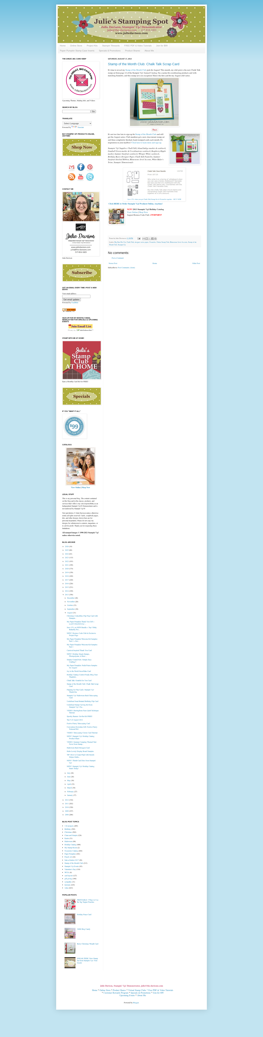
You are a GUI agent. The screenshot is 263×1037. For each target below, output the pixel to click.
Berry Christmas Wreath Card (87, 943)
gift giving (68, 878)
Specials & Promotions (110, 50)
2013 (67, 594)
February (70, 791)
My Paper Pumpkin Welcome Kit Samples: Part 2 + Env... (82, 640)
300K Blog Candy (83, 929)
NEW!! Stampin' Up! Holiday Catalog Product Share (80, 737)
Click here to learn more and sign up (146, 142)
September (71, 609)
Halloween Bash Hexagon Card (78, 747)
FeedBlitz (74, 302)
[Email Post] (139, 238)
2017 (67, 580)
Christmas (68, 832)
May (69, 780)
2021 (67, 565)
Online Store (76, 45)
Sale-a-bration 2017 (72, 860)
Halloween (68, 841)
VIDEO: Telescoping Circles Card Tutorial (82, 732)
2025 (67, 550)
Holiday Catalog (70, 844)
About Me (149, 50)
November (71, 601)
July (69, 773)
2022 (67, 561)
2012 (67, 800)
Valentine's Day (70, 869)
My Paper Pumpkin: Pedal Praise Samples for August (82, 666)
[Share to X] (149, 238)
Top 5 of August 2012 (75, 719)
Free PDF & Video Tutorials (160, 990)
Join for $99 (162, 45)
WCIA (67, 872)
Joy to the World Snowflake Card (79, 671)
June (69, 776)
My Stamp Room (71, 847)
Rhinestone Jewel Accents (178, 242)
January (70, 795)
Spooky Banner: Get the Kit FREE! (79, 716)
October (70, 605)
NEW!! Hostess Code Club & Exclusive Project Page (81, 634)
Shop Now (143, 212)
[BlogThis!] (146, 238)
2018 (67, 576)
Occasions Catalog (71, 850)
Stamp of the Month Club (135, 70)
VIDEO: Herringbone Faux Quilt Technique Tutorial (83, 711)
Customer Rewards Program (115, 992)
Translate (80, 127)
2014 (67, 591)
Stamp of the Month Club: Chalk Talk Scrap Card (143, 64)
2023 (67, 557)
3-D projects (69, 826)
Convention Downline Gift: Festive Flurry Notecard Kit (82, 728)
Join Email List (81, 326)
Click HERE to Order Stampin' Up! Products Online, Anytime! (136, 203)
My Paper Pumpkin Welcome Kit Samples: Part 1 (82, 645)
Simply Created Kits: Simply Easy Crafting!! (79, 660)
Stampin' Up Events (72, 866)
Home (63, 45)
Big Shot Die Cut (120, 242)
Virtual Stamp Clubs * (138, 990)
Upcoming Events (127, 995)
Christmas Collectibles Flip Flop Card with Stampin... (82, 617)
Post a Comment (118, 258)
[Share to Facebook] (152, 238)
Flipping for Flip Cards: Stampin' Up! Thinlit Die (80, 690)
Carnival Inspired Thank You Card (79, 650)
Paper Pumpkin (70, 854)
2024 (67, 554)
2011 (67, 803)
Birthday (68, 829)
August (70, 612)
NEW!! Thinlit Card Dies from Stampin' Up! (81, 761)
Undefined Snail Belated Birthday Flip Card (82, 701)
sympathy (68, 881)
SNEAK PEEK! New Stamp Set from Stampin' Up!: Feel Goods (87, 960)
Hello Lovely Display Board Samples (80, 751)
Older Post (196, 263)
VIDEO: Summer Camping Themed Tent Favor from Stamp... (81, 743)
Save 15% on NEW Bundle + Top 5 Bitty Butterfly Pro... (82, 628)
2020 (67, 568)
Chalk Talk (130, 242)
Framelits (152, 242)
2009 (67, 811)
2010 (67, 807)
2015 (67, 587)
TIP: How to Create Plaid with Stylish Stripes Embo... (80, 755)
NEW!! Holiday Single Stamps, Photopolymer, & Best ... (78, 655)
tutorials (67, 885)
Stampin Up (122, 245)
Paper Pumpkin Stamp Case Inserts (77, 50)
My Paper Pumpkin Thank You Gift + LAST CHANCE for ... (80, 622)
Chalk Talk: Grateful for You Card (79, 680)
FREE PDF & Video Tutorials (138, 45)
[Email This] (143, 238)
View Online (132, 212)
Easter (67, 838)
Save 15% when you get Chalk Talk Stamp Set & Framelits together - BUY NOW (154, 199)
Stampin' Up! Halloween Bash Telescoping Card (82, 696)
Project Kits (92, 45)
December (71, 598)
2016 (67, 583)
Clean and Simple (71, 835)
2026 (67, 546)
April (69, 784)
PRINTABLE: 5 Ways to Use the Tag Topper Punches (87, 901)
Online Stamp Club (163, 242)
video (66, 888)
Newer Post (113, 263)
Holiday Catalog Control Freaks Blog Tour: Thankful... (82, 675)
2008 (67, 814)
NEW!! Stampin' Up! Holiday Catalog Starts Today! (80, 767)
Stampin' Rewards (111, 45)
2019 (67, 572)
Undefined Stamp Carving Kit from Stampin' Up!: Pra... (79, 705)
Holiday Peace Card (84, 914)
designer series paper (142, 242)
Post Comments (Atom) (126, 267)
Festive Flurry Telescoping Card (78, 723)
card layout (68, 875)
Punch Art (68, 857)
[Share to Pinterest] (155, 238)
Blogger (136, 1002)
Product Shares (132, 50)
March (69, 787)
